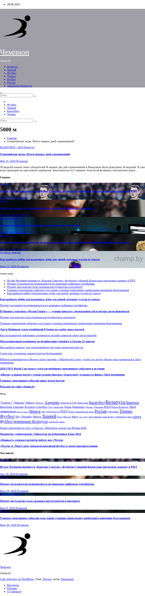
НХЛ (64, 411)
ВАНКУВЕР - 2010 (12, 147)
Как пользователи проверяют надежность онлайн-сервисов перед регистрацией (48, 335)
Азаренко (52, 402)
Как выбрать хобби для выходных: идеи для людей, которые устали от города (50, 259)
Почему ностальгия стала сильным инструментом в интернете (40, 225)
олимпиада (121, 416)
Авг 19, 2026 (8, 198)
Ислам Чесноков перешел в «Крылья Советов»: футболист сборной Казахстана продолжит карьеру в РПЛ (68, 191)
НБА (43, 412)
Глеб (50, 407)
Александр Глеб (68, 403)
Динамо (89, 407)
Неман (71, 412)
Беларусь (12, 66)
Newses (47, 579)
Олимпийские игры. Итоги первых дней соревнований (35, 154)
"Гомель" (6, 402)
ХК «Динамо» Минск (28, 416)
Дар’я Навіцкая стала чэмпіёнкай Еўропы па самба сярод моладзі (42, 329)
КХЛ (107, 407)
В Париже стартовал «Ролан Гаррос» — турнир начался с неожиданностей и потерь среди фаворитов (64, 311)
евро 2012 (83, 417)
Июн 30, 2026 (8, 249)
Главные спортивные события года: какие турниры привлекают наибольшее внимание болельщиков (65, 242)
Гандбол (41, 407)
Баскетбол (13, 111)
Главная (12, 138)
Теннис (11, 76)
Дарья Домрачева (74, 406)
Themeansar (67, 579)
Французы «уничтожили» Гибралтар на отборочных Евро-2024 (40, 434)
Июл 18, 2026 (8, 215)
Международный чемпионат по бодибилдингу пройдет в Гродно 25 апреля (47, 341)
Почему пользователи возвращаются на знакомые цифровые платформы (47, 208)
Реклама (12, 588)
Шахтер (67, 417)
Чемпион (14, 52)
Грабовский (58, 407)
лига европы (95, 417)
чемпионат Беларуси (19, 85)
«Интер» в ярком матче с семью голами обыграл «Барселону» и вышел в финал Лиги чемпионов (62, 374)
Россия (11, 82)
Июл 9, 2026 (8, 232)
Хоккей (11, 69)
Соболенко (113, 411)
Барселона (83, 403)
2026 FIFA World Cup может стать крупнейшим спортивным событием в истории (52, 368)
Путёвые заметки (10, 218)
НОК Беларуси (53, 412)
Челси (59, 417)
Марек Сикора (22, 412)
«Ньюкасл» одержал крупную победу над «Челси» (31, 440)
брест (75, 416)
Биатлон (132, 402)
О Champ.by (14, 591)
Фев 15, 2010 (8, 161)
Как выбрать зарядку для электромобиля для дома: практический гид (41, 347)
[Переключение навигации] (1, 92)
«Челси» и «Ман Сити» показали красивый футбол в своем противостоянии (49, 446)
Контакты (13, 585)
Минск (35, 411)
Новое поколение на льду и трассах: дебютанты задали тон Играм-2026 (43, 428)
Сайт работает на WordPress (17, 579)
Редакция (22, 161)
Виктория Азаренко (12, 406)
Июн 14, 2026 (8, 266)
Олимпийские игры (84, 411)
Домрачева (98, 407)
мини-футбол (108, 417)
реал (129, 417)
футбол (11, 79)
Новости (29, 147)
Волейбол (30, 406)
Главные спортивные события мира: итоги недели (32, 380)
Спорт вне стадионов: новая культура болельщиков (31, 353)
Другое (4, 201)
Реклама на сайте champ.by (17, 386)
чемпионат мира (56, 421)
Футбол (11, 73)
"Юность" (39, 403)
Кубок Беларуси (119, 407)
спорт (137, 416)
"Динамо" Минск (24, 402)
